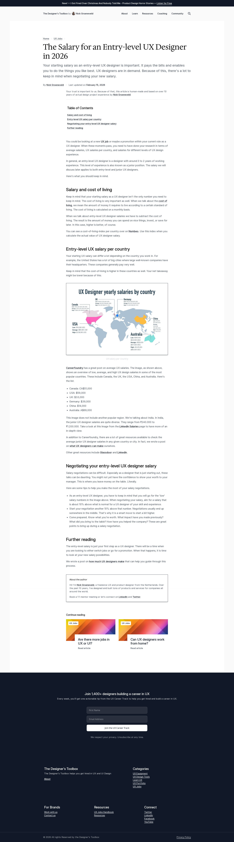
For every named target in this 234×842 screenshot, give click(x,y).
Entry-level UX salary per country (84, 119)
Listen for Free (164, 3)
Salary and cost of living (79, 115)
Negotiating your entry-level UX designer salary (91, 123)
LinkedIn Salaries (129, 426)
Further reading (75, 128)
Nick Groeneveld (84, 13)
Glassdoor (106, 452)
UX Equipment (140, 773)
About (124, 13)
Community (177, 13)
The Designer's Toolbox (55, 13)
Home (46, 38)
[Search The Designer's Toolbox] (189, 13)
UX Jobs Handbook (104, 812)
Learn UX (137, 780)
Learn (135, 13)
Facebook (149, 818)
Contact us (50, 815)
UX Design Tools (141, 776)
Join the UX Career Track (117, 727)
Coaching (162, 13)
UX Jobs (58, 38)
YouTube (148, 821)
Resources (147, 13)
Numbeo (133, 231)
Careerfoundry (74, 367)
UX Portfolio (139, 783)
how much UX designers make (106, 561)
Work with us (50, 812)
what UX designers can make (86, 445)
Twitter (136, 597)
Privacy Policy (184, 837)
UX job (104, 141)
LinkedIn (122, 452)
